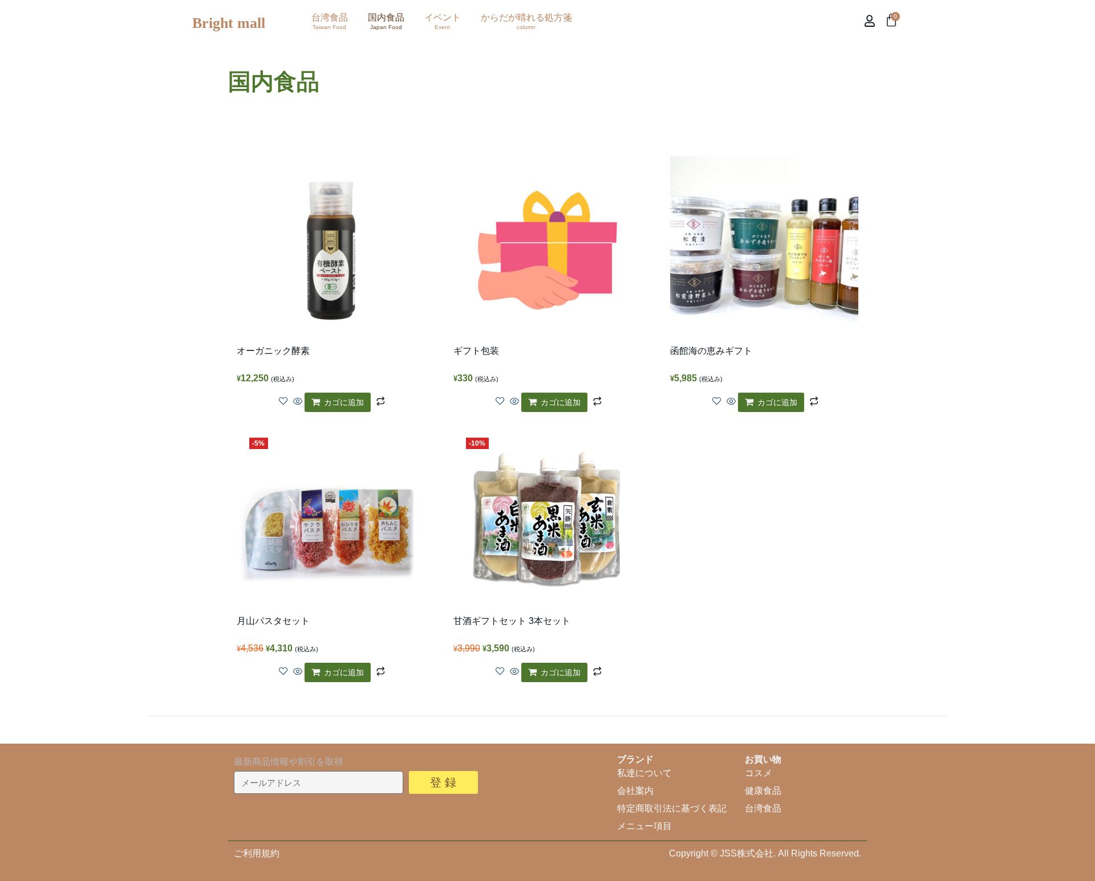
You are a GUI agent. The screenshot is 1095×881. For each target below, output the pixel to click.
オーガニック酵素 (273, 351)
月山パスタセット (273, 621)
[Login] (871, 21)
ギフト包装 (476, 351)
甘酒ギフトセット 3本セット (511, 621)
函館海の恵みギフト (711, 351)
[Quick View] (298, 402)
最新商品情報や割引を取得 (288, 761)
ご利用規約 (256, 853)
